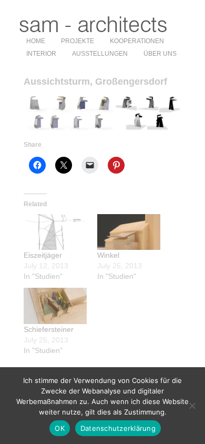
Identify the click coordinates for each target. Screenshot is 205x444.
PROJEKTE (77, 41)
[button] (69, 112)
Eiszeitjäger (43, 255)
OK (60, 428)
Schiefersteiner (49, 329)
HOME (35, 41)
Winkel (108, 255)
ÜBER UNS (160, 53)
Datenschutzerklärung (118, 428)
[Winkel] (128, 232)
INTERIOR (41, 53)
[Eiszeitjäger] (55, 232)
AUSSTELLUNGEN (100, 53)
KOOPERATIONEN (137, 41)
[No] (192, 405)
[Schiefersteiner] (55, 306)
